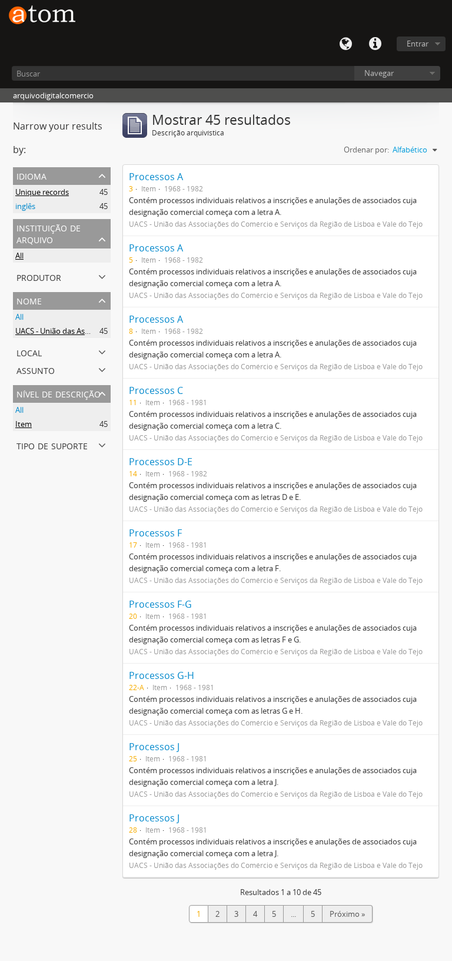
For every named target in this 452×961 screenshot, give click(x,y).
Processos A (156, 176)
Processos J (154, 746)
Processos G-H (161, 675)
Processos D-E (160, 461)
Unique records (42, 192)
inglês (25, 206)
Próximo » (347, 914)
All (19, 255)
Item (23, 424)
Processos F (155, 532)
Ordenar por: (366, 149)
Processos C (156, 390)
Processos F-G (160, 604)
